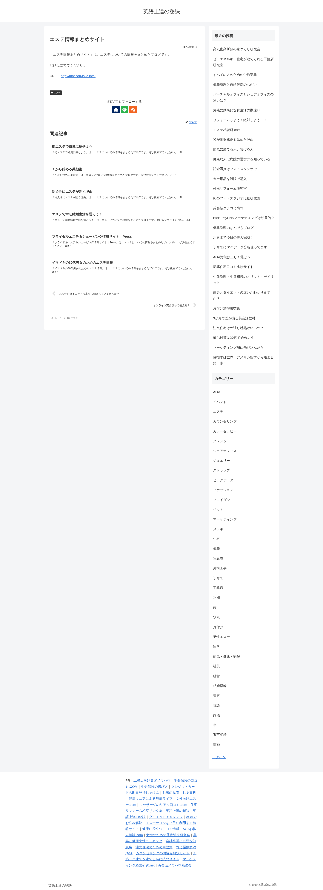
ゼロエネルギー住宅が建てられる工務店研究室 (243, 62)
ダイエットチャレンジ (166, 817)
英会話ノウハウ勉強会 (175, 865)
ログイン (219, 757)
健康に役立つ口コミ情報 (160, 829)
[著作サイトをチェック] (116, 109)
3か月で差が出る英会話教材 (234, 318)
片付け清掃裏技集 (226, 308)
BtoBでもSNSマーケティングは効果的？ (243, 218)
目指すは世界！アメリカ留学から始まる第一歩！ (243, 360)
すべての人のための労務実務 (235, 75)
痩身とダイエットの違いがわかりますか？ (241, 295)
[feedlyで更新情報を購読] (124, 109)
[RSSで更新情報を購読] (133, 109)
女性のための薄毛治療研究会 (168, 835)
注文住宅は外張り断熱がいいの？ (238, 328)
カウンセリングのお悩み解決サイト (163, 853)
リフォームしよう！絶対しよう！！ (240, 120)
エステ (57, 92)
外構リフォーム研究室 (230, 188)
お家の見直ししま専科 (179, 793)
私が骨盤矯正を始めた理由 (233, 139)
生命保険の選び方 (154, 787)
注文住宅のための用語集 (154, 847)
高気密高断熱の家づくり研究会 (236, 49)
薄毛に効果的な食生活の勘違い (236, 110)
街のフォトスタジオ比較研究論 (236, 198)
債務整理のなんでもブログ (233, 228)
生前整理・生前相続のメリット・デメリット (243, 280)
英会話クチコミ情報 (228, 208)
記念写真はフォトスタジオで (235, 169)
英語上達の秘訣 (177, 811)
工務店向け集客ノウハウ (151, 780)
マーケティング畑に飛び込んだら (238, 347)
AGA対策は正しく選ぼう (231, 257)
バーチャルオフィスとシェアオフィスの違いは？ (243, 97)
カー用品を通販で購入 (230, 179)
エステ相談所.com (227, 130)
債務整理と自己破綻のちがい (235, 85)
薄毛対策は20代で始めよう (233, 338)
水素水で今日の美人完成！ (233, 237)
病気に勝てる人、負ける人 (233, 149)
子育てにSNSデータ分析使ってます (240, 247)
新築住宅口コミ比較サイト (233, 267)
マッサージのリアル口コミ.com (163, 805)
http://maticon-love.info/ (78, 76)
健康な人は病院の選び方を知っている (241, 159)
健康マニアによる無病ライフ (151, 798)
